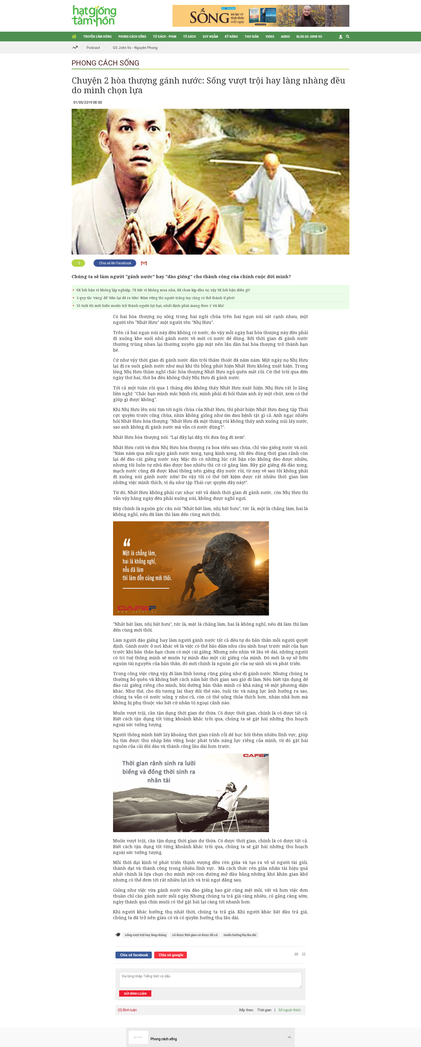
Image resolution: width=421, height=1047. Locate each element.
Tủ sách (189, 36)
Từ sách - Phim (164, 36)
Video (270, 36)
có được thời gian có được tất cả (195, 935)
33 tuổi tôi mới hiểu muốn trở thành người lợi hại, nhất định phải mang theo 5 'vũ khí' (150, 305)
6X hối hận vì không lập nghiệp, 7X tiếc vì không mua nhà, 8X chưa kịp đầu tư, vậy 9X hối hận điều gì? (163, 290)
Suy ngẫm (210, 36)
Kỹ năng (231, 36)
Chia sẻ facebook (133, 955)
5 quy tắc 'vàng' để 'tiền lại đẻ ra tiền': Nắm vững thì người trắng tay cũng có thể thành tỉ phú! (156, 297)
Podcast (93, 48)
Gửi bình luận (135, 993)
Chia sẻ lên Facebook (114, 263)
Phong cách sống (132, 36)
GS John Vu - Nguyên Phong (135, 48)
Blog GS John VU (309, 36)
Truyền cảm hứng (97, 36)
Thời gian (264, 1010)
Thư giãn (252, 36)
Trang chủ (74, 36)
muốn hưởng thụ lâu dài (240, 935)
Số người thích (289, 1010)
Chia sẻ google (170, 955)
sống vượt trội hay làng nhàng (145, 935)
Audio (285, 36)
